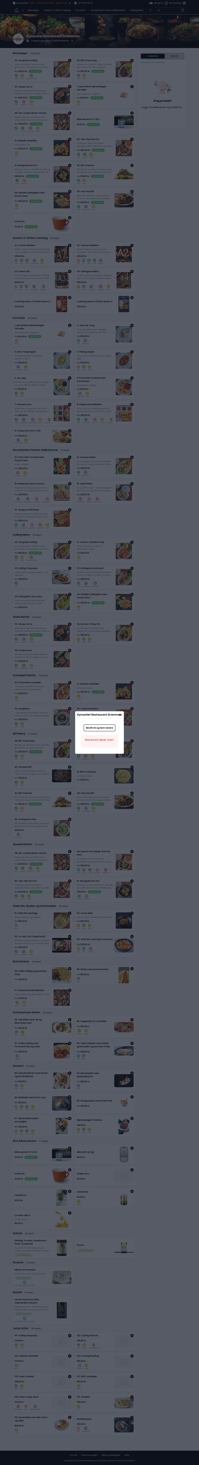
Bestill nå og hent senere (99, 727)
